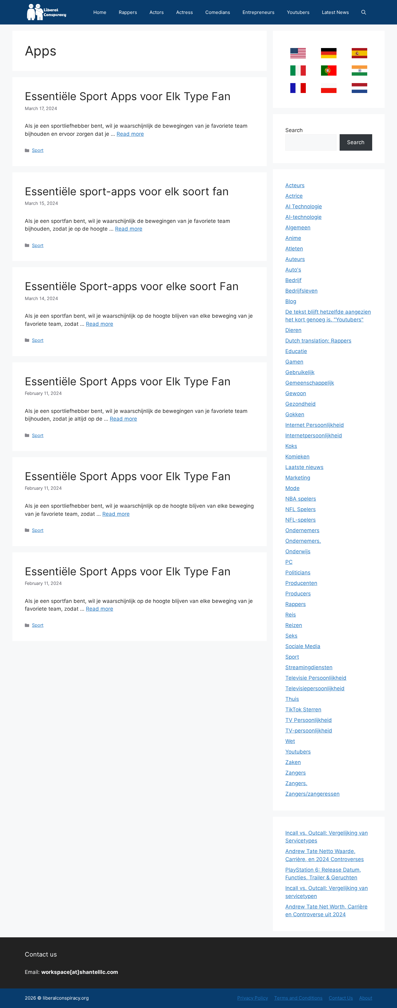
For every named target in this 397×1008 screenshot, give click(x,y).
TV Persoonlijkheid (308, 720)
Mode (292, 488)
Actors (156, 12)
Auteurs (295, 259)
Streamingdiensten (308, 667)
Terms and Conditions (298, 998)
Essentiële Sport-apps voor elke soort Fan (132, 286)
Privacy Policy (252, 998)
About (365, 998)
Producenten (301, 583)
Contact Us (341, 998)
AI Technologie (303, 206)
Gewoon (295, 393)
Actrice (294, 196)
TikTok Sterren (303, 709)
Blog (290, 301)
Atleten (294, 248)
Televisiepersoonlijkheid (315, 688)
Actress (184, 12)
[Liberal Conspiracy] (46, 12)
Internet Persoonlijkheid (314, 425)
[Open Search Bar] (363, 12)
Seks (291, 636)
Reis (290, 615)
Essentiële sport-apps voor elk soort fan (127, 191)
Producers (298, 593)
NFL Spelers (300, 509)
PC (288, 562)
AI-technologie (303, 217)
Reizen (293, 625)
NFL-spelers (300, 520)
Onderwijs (297, 551)
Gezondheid (300, 404)
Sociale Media (302, 646)
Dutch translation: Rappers (318, 341)
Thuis (292, 699)
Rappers (128, 12)
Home (99, 12)
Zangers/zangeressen (312, 794)
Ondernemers (302, 530)
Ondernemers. (303, 541)
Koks (291, 446)
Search (294, 130)
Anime (293, 238)
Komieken (297, 456)
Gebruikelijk (299, 372)
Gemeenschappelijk (309, 383)
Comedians (217, 12)
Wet (290, 741)
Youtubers (298, 12)
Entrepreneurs (258, 12)
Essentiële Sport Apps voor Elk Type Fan (127, 96)
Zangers (295, 773)
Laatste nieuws (304, 467)
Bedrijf (293, 280)
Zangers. (296, 783)
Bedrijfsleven (301, 291)
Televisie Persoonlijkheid (315, 678)
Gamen (294, 362)
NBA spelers (300, 499)
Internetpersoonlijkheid (313, 435)
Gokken (294, 414)
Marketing (297, 478)
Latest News (335, 12)
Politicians (297, 572)
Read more (130, 134)
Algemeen (297, 227)
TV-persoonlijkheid (308, 730)
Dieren (293, 330)
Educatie (296, 351)
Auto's (293, 270)
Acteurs (295, 185)
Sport (37, 150)
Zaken (293, 762)
